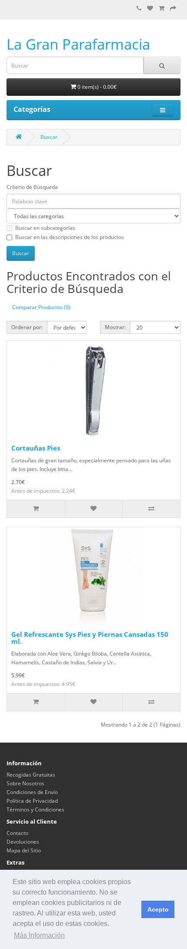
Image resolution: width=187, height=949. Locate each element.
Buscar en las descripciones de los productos (69, 237)
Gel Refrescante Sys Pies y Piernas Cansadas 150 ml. (89, 638)
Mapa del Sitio (24, 850)
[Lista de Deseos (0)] (150, 8)
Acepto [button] (158, 909)
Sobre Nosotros (25, 783)
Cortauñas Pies (35, 448)
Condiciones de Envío (32, 792)
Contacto (17, 833)
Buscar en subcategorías (45, 228)
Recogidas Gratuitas (31, 774)
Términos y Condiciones (35, 809)
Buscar (48, 137)
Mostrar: (115, 327)
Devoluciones (23, 841)
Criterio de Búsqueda (32, 187)
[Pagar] (173, 8)
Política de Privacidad (32, 800)
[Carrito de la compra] (161, 8)
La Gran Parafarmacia (78, 44)
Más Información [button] (39, 935)
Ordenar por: (27, 327)
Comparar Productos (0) (41, 307)
